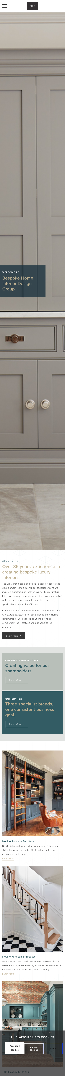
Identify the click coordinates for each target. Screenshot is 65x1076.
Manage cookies (34, 1048)
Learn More (12, 635)
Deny (53, 1048)
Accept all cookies (15, 1048)
